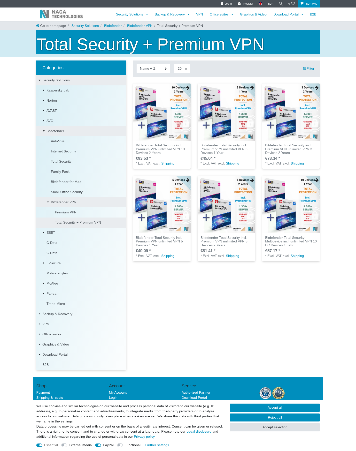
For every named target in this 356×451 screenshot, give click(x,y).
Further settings (157, 445)
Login (113, 397)
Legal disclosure (198, 431)
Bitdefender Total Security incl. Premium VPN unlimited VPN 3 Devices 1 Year (224, 149)
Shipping (168, 163)
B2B (313, 14)
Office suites (220, 14)
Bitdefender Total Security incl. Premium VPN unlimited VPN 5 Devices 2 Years (224, 241)
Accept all (275, 407)
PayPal (108, 445)
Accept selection (275, 427)
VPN (199, 14)
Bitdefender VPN (139, 26)
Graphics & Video (253, 14)
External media (80, 445)
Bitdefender (112, 26)
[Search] (281, 4)
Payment (43, 392)
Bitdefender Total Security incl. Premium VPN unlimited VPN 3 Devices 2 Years (288, 149)
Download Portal (286, 14)
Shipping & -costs (49, 397)
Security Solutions (130, 14)
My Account (118, 392)
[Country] (260, 4)
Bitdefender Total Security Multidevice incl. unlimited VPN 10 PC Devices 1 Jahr (291, 241)
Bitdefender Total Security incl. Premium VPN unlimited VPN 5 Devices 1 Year (159, 241)
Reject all (275, 417)
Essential (51, 445)
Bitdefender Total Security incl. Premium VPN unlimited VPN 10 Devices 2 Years (160, 149)
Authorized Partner (196, 392)
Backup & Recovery (170, 14)
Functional (132, 445)
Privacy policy (144, 436)
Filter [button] (310, 68)
